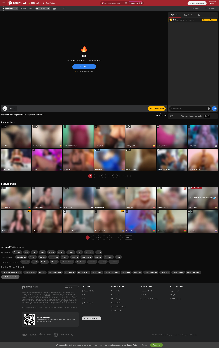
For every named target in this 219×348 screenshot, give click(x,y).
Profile (23, 8)
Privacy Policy (116, 291)
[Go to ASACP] (33, 335)
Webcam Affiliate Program (149, 299)
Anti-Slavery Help (117, 311)
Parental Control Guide (118, 307)
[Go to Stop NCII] (67, 335)
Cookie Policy (132, 345)
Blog (85, 295)
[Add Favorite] (5, 108)
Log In (212, 3)
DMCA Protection (175, 299)
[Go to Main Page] (17, 3)
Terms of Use (115, 295)
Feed (31, 8)
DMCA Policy (115, 299)
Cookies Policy (116, 303)
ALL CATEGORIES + (10, 277)
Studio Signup (145, 295)
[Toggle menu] (3, 3)
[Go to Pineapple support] (56, 335)
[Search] (125, 3)
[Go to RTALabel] (25, 335)
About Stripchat (89, 291)
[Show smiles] (208, 108)
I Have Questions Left (91, 318)
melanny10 (6, 247)
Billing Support (174, 295)
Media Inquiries (89, 303)
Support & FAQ (174, 291)
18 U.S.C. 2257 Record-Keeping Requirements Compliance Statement (174, 335)
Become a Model (146, 291)
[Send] (214, 108)
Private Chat (208, 20)
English (69, 287)
